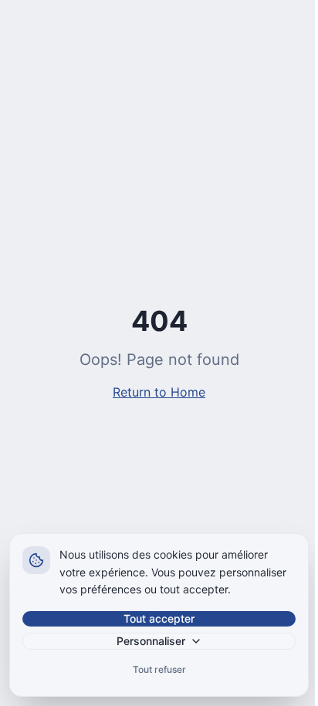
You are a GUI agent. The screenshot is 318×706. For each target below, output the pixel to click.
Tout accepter (159, 618)
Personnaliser (151, 640)
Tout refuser (159, 669)
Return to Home (159, 392)
